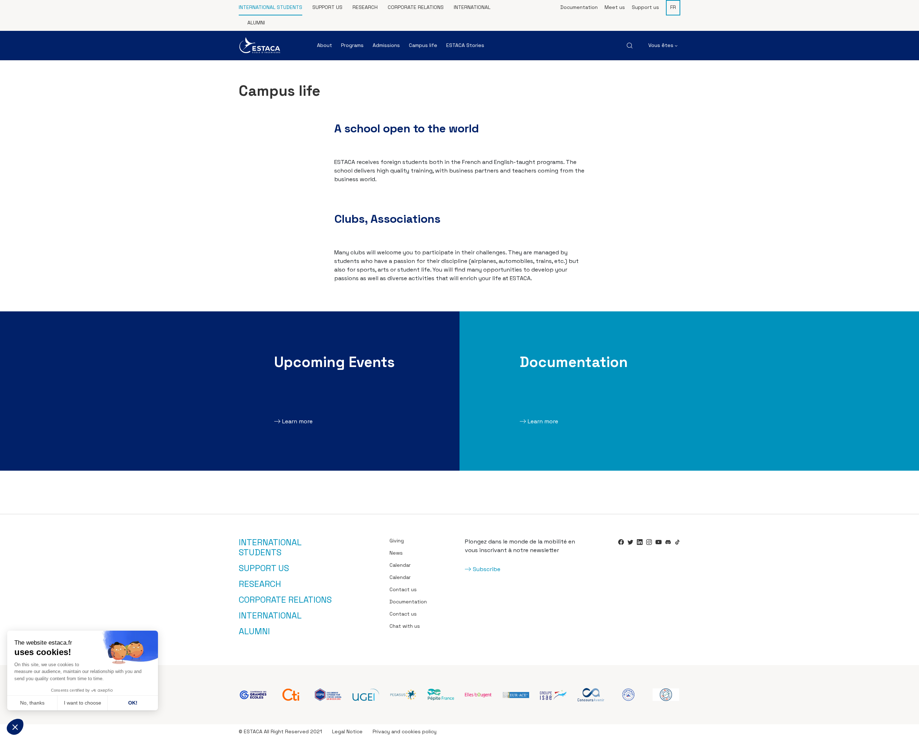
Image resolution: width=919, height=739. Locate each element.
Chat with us (404, 626)
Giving (396, 540)
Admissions (386, 45)
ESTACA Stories (465, 45)
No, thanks (32, 703)
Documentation (579, 7)
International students (270, 7)
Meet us (615, 7)
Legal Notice (347, 731)
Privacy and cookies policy (405, 731)
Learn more (297, 421)
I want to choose (82, 703)
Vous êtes (661, 45)
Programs (352, 45)
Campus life (423, 45)
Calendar (400, 565)
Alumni (256, 22)
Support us (327, 7)
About (324, 45)
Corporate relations (416, 7)
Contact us (403, 589)
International (472, 7)
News (396, 553)
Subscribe (486, 569)
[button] (15, 726)
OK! (132, 703)
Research (365, 7)
